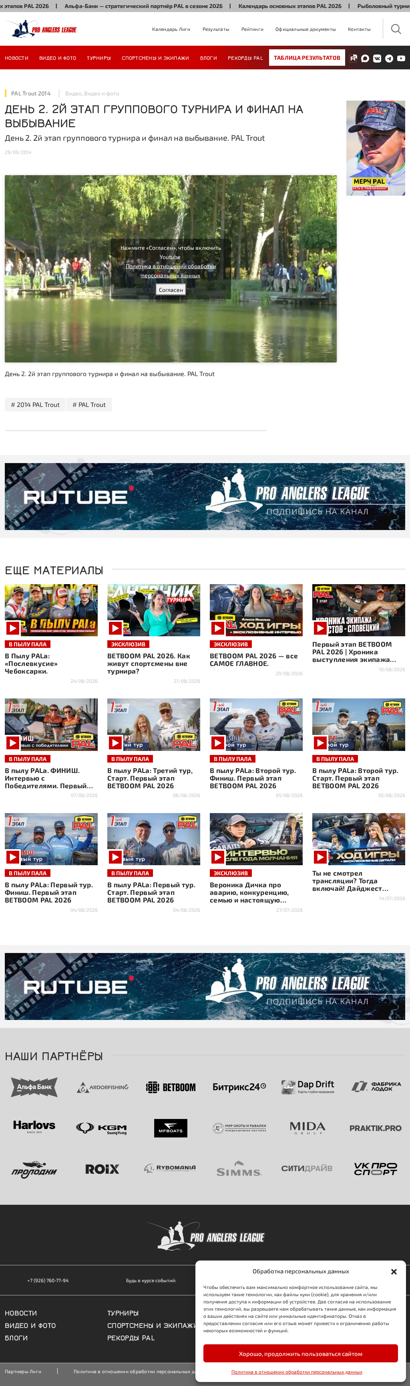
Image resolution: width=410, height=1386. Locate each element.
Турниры (99, 57)
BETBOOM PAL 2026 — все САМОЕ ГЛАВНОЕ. (254, 659)
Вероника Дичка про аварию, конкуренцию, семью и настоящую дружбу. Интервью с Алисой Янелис (249, 899)
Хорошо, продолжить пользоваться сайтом (300, 1354)
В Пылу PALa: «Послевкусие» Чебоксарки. (31, 663)
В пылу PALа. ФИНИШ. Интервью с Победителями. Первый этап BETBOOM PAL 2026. (47, 781)
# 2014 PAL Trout (35, 404)
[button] (394, 1271)
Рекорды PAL (245, 57)
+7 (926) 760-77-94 (47, 1280)
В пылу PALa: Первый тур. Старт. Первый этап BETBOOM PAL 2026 (151, 892)
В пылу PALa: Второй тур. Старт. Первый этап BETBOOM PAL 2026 (355, 777)
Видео (73, 93)
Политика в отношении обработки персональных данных (296, 1371)
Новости (16, 57)
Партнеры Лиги (23, 1371)
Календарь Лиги (171, 29)
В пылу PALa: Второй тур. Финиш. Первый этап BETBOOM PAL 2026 (253, 777)
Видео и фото (57, 57)
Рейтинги (252, 29)
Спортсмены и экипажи (155, 57)
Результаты (216, 29)
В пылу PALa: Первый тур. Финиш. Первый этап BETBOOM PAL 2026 (49, 892)
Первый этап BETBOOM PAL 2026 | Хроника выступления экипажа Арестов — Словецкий (352, 655)
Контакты (359, 29)
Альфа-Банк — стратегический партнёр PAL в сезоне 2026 (113, 6)
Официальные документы (305, 29)
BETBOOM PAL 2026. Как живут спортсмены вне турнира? (148, 663)
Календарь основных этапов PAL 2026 (259, 6)
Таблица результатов (307, 57)
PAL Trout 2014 (31, 93)
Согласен (171, 289)
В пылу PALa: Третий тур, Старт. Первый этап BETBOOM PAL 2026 (150, 777)
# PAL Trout (89, 404)
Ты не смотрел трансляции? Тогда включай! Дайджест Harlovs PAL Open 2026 (351, 884)
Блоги (208, 57)
